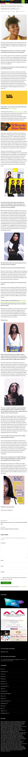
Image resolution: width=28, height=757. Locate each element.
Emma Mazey (3, 731)
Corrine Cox (23, 726)
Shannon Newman (10, 748)
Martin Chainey (18, 743)
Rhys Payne (15, 746)
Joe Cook (9, 736)
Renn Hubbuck (4, 746)
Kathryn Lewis (17, 738)
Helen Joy (23, 733)
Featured (2, 678)
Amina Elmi (12, 721)
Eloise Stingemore (11, 730)
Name (2, 560)
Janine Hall (20, 735)
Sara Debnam (16, 747)
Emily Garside (18, 730)
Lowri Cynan (15, 742)
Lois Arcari (3, 742)
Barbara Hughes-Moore (6, 722)
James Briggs (3, 735)
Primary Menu (26, 1)
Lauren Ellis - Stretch (5, 741)
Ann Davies (23, 721)
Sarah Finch (3, 748)
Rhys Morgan (10, 746)
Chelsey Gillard (11, 726)
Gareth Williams (12, 732)
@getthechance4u (4, 651)
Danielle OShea (4, 727)
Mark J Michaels (11, 743)
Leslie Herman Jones (14, 741)
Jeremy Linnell (4, 736)
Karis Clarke (17, 737)
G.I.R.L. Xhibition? (13, 108)
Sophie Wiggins (23, 748)
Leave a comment (21, 11)
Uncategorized (4, 713)
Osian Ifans (24, 743)
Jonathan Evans (20, 736)
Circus (2, 674)
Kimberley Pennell (10, 740)
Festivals (2, 681)
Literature (3, 691)
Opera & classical (4, 700)
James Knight (9, 735)
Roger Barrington (4, 747)
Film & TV (4, 3)
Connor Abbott (17, 726)
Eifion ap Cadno (17, 727)
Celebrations (3, 671)
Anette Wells (17, 721)
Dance (2, 676)
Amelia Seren (6, 721)
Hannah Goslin (18, 733)
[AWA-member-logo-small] (14, 613)
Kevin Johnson (23, 738)
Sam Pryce (10, 747)
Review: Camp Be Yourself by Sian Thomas (9, 528)
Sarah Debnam (22, 747)
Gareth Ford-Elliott (5, 732)
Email (2, 566)
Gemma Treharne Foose (21, 732)
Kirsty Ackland (17, 740)
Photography (3, 703)
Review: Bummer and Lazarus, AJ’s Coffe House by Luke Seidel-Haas (14, 522)
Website (3, 571)
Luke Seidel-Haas (4, 743)
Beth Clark (8, 724)
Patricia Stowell (4, 744)
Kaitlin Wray (12, 737)
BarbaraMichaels (14, 722)
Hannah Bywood (10, 733)
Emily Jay (23, 730)
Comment (3, 543)
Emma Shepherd (10, 731)
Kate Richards (10, 738)
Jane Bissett (14, 735)
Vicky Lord (8, 751)
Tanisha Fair (20, 749)
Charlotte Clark (4, 726)
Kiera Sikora (3, 740)
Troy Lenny (3, 751)
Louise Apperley (9, 742)
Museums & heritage (5, 693)
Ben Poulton (3, 724)
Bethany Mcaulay (4, 725)
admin (2, 721)
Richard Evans (21, 746)
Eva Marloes (16, 731)
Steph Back (3, 749)
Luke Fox (20, 742)
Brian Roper (10, 725)
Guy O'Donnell (12, 11)
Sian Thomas (16, 748)
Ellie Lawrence (4, 730)
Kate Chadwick (4, 738)
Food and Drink (4, 686)
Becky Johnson (22, 722)
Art (1, 3)
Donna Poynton (10, 727)
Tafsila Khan (8, 749)
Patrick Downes (11, 744)
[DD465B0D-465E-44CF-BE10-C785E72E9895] (14, 635)
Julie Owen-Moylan (5, 737)
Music (2, 696)
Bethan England (14, 724)
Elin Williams (10, 728)
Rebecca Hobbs (18, 744)
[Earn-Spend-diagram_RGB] (14, 602)
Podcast (2, 705)
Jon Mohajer (14, 736)
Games (2, 688)
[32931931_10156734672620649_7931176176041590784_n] (14, 624)
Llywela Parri (21, 741)
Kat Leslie (23, 737)
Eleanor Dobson (4, 728)
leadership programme (19, 111)
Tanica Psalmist (14, 749)
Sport (2, 708)
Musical (2, 698)
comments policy (23, 586)
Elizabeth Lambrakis (18, 728)
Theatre (2, 710)
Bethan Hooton (21, 724)
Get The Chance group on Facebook (11, 659)
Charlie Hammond (18, 725)
